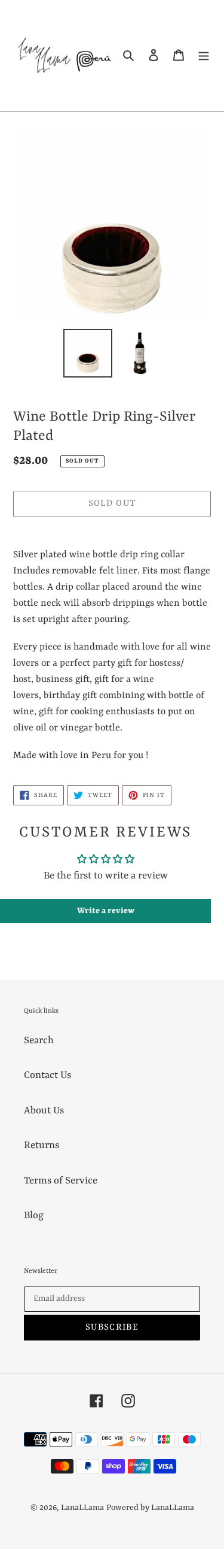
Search (39, 1040)
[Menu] (203, 55)
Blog (34, 1215)
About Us (44, 1110)
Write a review (105, 911)
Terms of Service (60, 1180)
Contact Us (47, 1075)
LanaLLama (82, 1507)
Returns (41, 1145)
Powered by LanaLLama (150, 1507)
